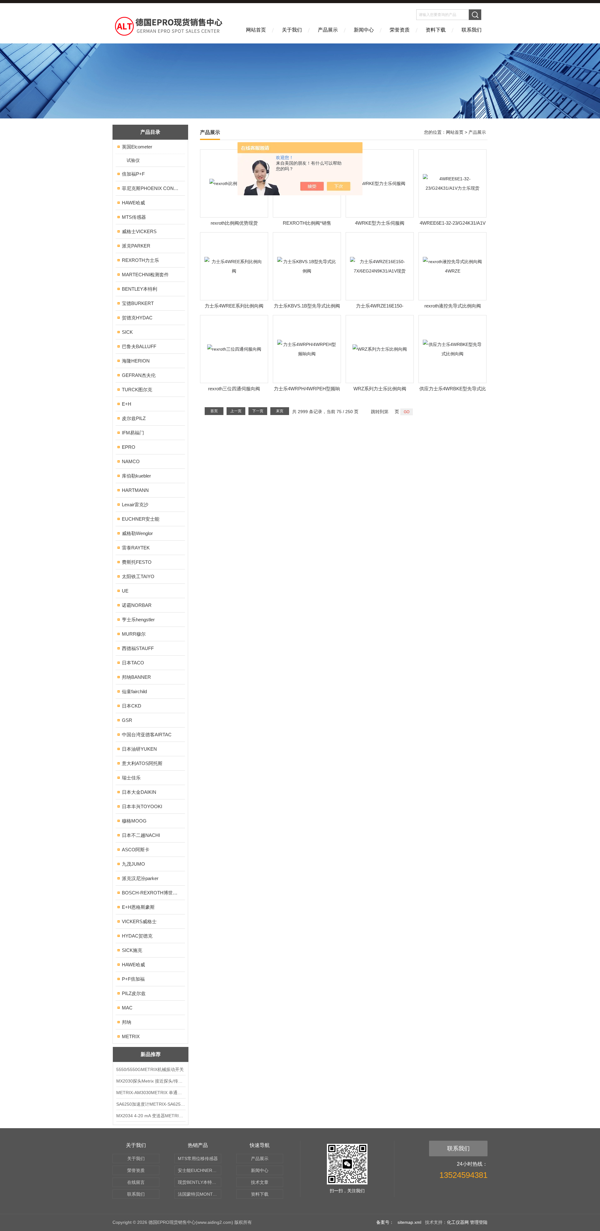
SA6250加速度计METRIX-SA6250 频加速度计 (150, 1104)
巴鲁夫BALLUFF (139, 346)
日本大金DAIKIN (139, 792)
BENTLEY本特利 (139, 289)
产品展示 (328, 30)
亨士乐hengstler (138, 619)
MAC (127, 1007)
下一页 (257, 411)
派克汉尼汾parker (140, 878)
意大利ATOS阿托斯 (142, 763)
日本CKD (131, 705)
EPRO (128, 447)
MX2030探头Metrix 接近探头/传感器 (150, 1080)
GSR (127, 720)
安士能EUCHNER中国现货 (199, 1170)
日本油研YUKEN (139, 749)
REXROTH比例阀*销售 (307, 223)
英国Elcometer (137, 146)
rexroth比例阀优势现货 (234, 223)
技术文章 (259, 1182)
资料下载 (436, 30)
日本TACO (133, 662)
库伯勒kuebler (136, 475)
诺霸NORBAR (137, 605)
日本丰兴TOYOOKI (142, 806)
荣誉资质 (400, 30)
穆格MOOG (134, 820)
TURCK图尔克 (137, 389)
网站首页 (256, 30)
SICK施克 (132, 950)
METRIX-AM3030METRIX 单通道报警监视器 (150, 1092)
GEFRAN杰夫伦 (139, 375)
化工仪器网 (458, 1222)
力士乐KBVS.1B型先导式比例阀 (307, 305)
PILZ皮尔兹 (134, 993)
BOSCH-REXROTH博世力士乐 (151, 892)
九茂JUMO (133, 864)
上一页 (236, 411)
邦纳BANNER (136, 677)
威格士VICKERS (139, 231)
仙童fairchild (134, 691)
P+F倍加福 (133, 979)
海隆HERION (136, 360)
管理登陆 (479, 1222)
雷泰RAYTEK (136, 547)
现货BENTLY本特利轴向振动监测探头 (199, 1182)
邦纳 (126, 1022)
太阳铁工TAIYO (138, 576)
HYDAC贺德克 (137, 935)
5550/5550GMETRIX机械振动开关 (150, 1069)
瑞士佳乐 (131, 777)
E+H (126, 404)
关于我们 (292, 30)
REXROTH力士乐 (140, 260)
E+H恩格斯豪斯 (138, 907)
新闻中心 (364, 30)
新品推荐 (151, 1054)
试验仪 (133, 160)
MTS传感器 (134, 217)
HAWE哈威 (133, 202)
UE (125, 590)
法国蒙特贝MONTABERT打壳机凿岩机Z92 (199, 1194)
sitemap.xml (409, 1222)
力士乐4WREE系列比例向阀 (234, 305)
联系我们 (472, 30)
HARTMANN (135, 490)
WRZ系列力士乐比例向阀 (379, 388)
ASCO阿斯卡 (135, 849)
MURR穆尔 (134, 634)
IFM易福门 (133, 432)
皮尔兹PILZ (134, 418)
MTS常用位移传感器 (198, 1158)
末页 (279, 411)
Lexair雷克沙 (135, 504)
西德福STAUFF (138, 648)
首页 (214, 411)
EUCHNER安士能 (140, 519)
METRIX (131, 1036)
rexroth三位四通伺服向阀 (234, 388)
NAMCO (131, 461)
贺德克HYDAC (137, 317)
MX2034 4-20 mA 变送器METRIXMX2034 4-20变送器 (150, 1115)
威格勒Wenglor (137, 533)
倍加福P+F (133, 174)
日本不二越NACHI (141, 835)
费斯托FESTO (137, 562)
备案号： (385, 1222)
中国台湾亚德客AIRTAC (147, 734)
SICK (127, 332)
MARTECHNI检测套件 (145, 274)
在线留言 (136, 1182)
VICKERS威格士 (139, 921)
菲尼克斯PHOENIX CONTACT (151, 188)
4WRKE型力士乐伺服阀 (379, 223)
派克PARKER (136, 245)
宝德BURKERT (138, 303)
